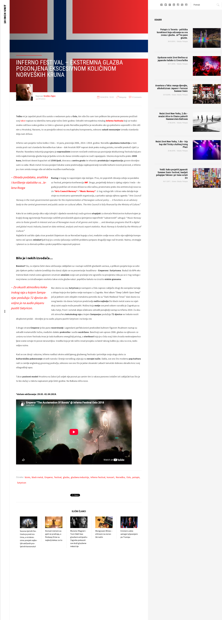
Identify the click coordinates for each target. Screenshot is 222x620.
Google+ (170, 4)
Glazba (120, 107)
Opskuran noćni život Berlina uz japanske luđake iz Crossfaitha (173, 59)
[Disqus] (79, 580)
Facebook (161, 4)
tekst (23, 120)
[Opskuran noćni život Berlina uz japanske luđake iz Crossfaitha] (207, 66)
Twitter (166, 4)
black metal (37, 477)
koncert (110, 477)
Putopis (121, 110)
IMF (86, 182)
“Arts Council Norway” (65, 191)
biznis (27, 477)
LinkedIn (174, 4)
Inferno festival (97, 477)
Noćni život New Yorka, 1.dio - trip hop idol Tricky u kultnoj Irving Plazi (172, 144)
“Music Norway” (87, 191)
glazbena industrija (80, 477)
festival (57, 477)
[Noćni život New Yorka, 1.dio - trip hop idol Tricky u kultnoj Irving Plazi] (207, 150)
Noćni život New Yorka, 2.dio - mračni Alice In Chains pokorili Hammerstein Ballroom (173, 116)
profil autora (41, 99)
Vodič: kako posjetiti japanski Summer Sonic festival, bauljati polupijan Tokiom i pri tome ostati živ (172, 173)
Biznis (120, 104)
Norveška (120, 477)
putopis (136, 477)
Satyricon (21, 482)
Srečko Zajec (50, 96)
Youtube (186, 4)
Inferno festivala (114, 120)
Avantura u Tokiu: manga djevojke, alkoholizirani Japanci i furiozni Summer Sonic (171, 88)
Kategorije (122, 97)
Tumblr (182, 4)
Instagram (178, 4)
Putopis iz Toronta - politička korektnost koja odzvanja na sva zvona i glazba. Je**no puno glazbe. (172, 33)
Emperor (48, 477)
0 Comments (137, 97)
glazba (66, 477)
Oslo (128, 477)
